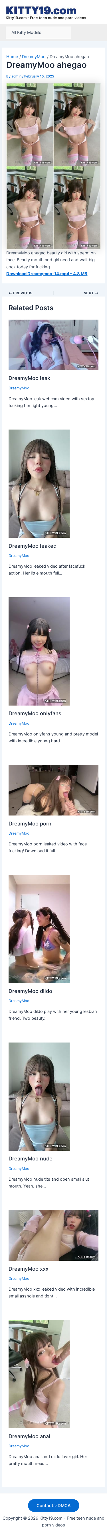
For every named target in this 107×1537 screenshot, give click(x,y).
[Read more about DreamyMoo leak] (54, 344)
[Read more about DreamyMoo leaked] (39, 483)
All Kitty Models (26, 32)
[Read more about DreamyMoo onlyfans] (39, 651)
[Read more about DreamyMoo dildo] (39, 928)
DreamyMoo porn (30, 823)
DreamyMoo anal (29, 1436)
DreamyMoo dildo (30, 991)
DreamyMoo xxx (29, 1269)
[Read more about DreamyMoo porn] (54, 789)
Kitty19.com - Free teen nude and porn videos (46, 18)
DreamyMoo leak (29, 378)
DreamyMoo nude (31, 1158)
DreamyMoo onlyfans (35, 713)
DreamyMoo (19, 388)
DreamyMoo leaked (32, 546)
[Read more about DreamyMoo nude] (39, 1096)
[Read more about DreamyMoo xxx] (54, 1235)
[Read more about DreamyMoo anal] (39, 1373)
